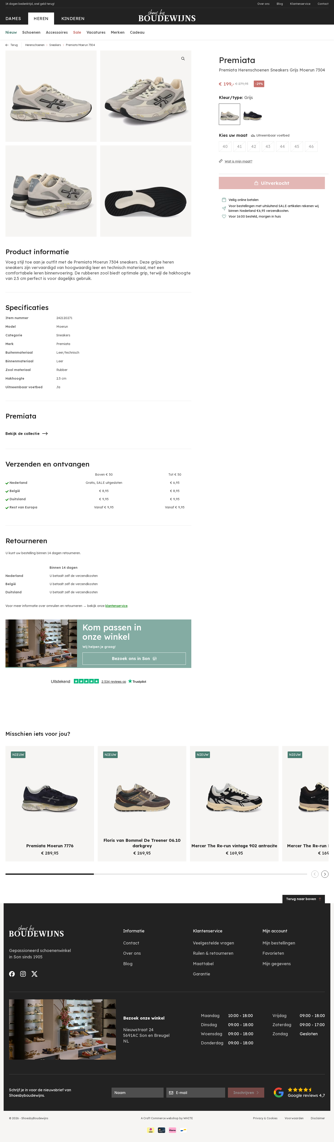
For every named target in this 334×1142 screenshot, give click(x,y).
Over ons (263, 3)
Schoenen (31, 32)
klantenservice (116, 606)
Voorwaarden (294, 1118)
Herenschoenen (35, 45)
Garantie (201, 974)
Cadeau (137, 32)
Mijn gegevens (276, 963)
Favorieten (273, 953)
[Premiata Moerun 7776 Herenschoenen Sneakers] (252, 114)
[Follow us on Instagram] (23, 974)
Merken (118, 32)
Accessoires (57, 32)
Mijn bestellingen (278, 943)
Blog (280, 3)
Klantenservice (300, 3)
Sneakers (55, 45)
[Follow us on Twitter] (34, 974)
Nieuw (11, 32)
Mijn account (274, 931)
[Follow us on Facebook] (12, 974)
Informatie (134, 931)
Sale (77, 32)
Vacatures (96, 32)
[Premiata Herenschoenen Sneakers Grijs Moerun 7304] (229, 114)
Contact (323, 3)
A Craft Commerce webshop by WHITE (167, 1118)
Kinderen (73, 18)
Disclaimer (318, 1118)
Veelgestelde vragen (213, 943)
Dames (13, 18)
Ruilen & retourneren (213, 953)
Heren (41, 18)
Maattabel (203, 963)
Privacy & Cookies (265, 1118)
